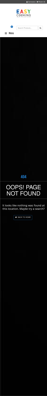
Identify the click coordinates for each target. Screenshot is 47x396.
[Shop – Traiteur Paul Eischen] (23, 13)
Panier (41, 2)
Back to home (24, 217)
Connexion (31, 2)
